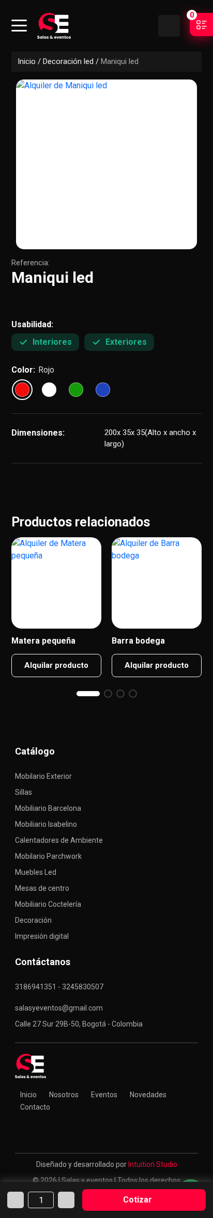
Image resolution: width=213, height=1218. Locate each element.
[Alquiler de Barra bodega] (157, 583)
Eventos (104, 1095)
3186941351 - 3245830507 (59, 987)
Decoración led (68, 61)
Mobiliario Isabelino (46, 824)
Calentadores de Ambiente (59, 840)
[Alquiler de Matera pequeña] (56, 583)
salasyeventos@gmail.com (59, 1008)
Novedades (148, 1095)
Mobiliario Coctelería (48, 904)
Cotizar (137, 1200)
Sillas (23, 792)
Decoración (33, 920)
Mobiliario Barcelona (48, 808)
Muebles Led (35, 872)
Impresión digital (42, 936)
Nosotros (64, 1095)
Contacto (35, 1107)
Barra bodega (138, 641)
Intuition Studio (152, 1164)
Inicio (27, 61)
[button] (88, 693)
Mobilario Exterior (43, 776)
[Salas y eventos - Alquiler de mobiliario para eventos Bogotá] (54, 26)
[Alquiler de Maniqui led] (106, 164)
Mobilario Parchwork (48, 856)
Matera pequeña (43, 641)
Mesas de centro (42, 888)
